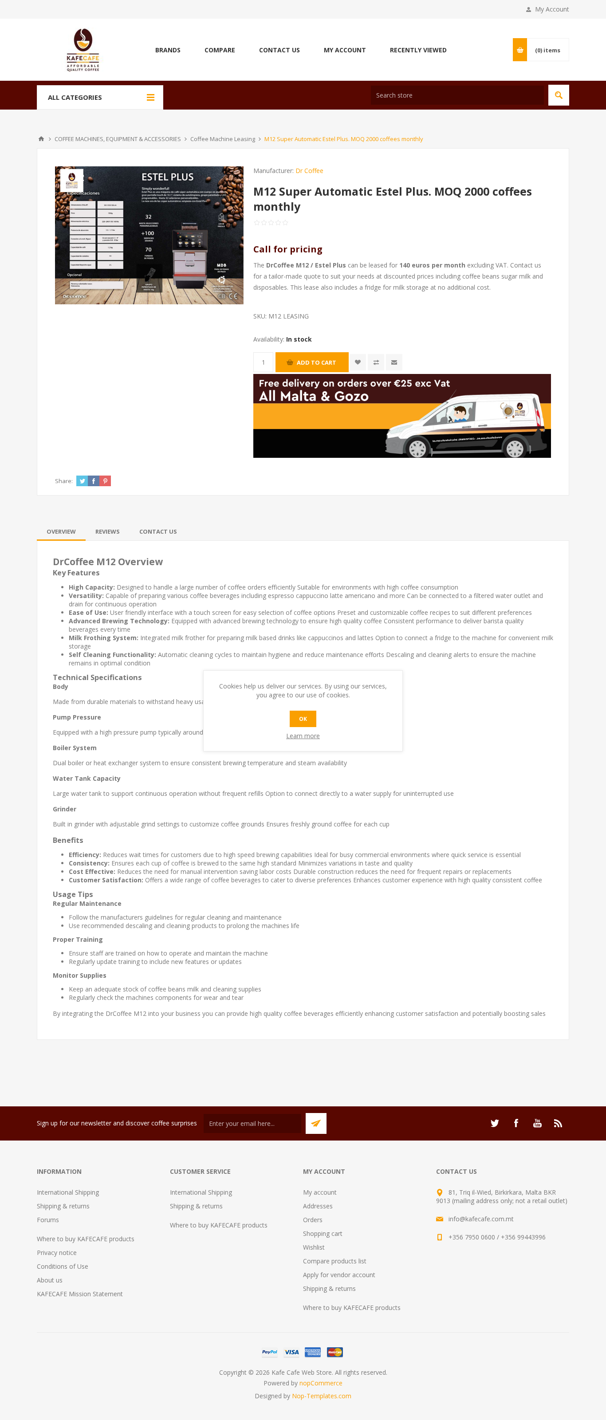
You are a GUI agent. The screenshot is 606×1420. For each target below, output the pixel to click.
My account (320, 1192)
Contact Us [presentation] (158, 531)
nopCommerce (320, 1383)
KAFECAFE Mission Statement (80, 1294)
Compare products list (334, 1261)
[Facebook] (516, 1123)
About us (50, 1280)
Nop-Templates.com (321, 1396)
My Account (552, 9)
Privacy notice (57, 1252)
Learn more (303, 736)
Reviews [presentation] (107, 531)
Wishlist (314, 1247)
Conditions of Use (62, 1266)
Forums (48, 1219)
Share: (64, 481)
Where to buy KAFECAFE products (85, 1239)
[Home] (41, 139)
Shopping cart (322, 1233)
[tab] (61, 531)
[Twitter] (495, 1123)
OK (303, 719)
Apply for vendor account (339, 1275)
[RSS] (558, 1123)
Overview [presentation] (61, 531)
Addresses (318, 1206)
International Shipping (68, 1192)
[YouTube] (537, 1123)
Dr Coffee (309, 170)
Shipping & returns (63, 1206)
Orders (313, 1219)
